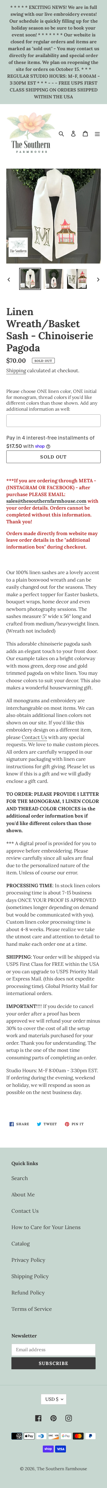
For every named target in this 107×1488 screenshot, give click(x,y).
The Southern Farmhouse (62, 1468)
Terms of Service (31, 1309)
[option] (30, 278)
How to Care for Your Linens (45, 1227)
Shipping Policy (30, 1276)
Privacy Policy (28, 1260)
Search (19, 1178)
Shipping (16, 370)
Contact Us (34, 737)
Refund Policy (28, 1292)
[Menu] (97, 133)
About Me (23, 1194)
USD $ (51, 1399)
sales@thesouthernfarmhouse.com (46, 501)
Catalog (20, 1243)
